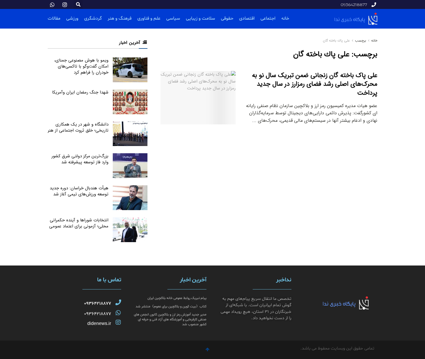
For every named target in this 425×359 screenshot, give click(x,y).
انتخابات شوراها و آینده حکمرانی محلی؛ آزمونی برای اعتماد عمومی (78, 223)
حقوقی (227, 18)
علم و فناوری (148, 18)
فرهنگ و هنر (120, 18)
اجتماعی (268, 18)
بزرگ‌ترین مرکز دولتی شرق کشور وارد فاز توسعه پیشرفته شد (79, 159)
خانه (285, 18)
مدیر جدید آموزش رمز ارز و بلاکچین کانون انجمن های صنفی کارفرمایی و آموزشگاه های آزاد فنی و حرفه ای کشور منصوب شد (170, 319)
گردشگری (93, 18)
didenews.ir (99, 323)
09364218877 (97, 303)
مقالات (54, 18)
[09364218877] (118, 302)
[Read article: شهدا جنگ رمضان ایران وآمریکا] (130, 101)
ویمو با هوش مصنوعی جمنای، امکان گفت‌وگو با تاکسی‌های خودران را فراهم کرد (81, 66)
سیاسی (173, 18)
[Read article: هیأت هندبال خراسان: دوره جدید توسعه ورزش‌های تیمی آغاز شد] (130, 197)
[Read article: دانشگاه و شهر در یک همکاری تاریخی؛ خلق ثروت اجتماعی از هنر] (130, 133)
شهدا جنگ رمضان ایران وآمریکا (80, 92)
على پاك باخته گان (336, 40)
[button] (78, 4)
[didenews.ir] (118, 322)
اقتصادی (247, 18)
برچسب (360, 40)
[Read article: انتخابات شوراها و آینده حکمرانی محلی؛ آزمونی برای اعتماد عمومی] (130, 229)
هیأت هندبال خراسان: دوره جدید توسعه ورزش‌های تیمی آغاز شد (79, 191)
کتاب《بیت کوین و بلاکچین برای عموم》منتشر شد (171, 306)
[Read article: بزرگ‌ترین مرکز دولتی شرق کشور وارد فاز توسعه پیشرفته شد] (130, 165)
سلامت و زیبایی (200, 18)
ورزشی (72, 18)
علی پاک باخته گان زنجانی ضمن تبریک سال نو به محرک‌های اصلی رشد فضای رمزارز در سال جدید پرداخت (314, 84)
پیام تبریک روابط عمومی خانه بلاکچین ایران (176, 298)
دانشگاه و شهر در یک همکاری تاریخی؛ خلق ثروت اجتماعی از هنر (78, 127)
